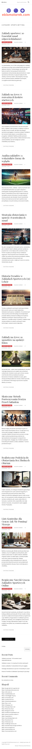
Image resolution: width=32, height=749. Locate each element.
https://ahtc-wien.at (7, 692)
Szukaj (3, 646)
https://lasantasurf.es (7, 720)
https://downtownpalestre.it (9, 701)
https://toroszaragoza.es (8, 727)
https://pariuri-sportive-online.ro (10, 714)
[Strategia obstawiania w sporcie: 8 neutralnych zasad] (16, 236)
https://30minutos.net (7, 722)
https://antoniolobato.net (8, 729)
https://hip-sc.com (6, 703)
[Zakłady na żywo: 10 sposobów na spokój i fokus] (16, 358)
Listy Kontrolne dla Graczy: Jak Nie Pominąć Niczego (14, 521)
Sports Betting (7, 42)
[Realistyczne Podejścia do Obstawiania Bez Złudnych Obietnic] (16, 479)
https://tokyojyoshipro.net (8, 707)
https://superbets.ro (7, 716)
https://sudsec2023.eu (8, 699)
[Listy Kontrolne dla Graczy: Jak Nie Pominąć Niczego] (16, 540)
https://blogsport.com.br (8, 710)
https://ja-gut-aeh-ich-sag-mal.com (10, 688)
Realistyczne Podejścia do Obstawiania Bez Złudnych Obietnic (16, 460)
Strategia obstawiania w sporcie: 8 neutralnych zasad (14, 217)
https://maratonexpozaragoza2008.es (12, 725)
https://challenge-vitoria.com (9, 723)
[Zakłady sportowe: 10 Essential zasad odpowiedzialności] (16, 55)
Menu (5, 2)
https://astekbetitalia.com (8, 694)
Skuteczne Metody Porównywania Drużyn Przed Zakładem (14, 399)
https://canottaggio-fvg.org (8, 695)
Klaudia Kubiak (18, 42)
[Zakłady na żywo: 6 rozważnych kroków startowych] (16, 116)
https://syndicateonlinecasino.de (10, 690)
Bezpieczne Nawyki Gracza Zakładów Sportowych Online (16, 582)
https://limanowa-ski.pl (7, 709)
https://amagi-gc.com (7, 705)
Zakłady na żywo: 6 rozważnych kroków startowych (12, 97)
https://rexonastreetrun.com (9, 731)
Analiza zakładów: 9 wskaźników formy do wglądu (13, 158)
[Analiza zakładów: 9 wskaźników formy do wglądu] (16, 177)
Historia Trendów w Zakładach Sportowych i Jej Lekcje (16, 278)
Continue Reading (8, 85)
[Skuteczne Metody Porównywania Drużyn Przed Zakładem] (16, 418)
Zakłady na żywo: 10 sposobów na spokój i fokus (13, 340)
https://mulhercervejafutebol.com (10, 712)
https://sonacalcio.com (7, 697)
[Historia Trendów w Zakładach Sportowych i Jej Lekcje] (16, 297)
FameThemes (27, 745)
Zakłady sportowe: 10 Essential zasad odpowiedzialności (13, 36)
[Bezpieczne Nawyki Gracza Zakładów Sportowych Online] (16, 601)
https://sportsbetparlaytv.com (9, 718)
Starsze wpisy (9, 639)
